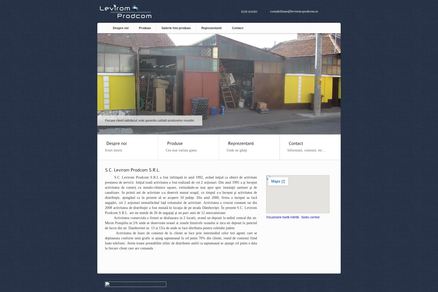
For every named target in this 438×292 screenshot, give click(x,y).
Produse (145, 28)
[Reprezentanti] (240, 143)
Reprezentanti (211, 28)
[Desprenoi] (116, 143)
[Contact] (295, 143)
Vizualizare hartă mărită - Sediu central (293, 217)
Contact (237, 28)
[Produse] (174, 143)
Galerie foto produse (176, 28)
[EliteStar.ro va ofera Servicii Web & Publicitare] (135, 286)
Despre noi (121, 28)
